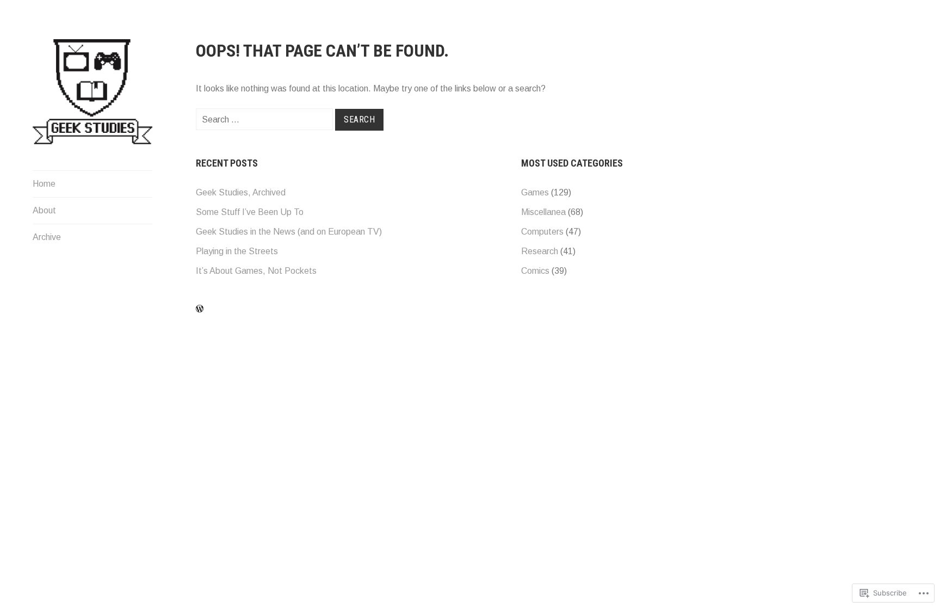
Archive (47, 237)
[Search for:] (265, 119)
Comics (535, 270)
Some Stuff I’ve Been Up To (250, 212)
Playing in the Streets (237, 251)
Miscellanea (543, 212)
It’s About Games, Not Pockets (256, 270)
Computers (542, 231)
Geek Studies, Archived (241, 192)
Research (539, 251)
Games (535, 192)
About (44, 210)
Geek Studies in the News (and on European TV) (289, 231)
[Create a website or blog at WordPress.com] (199, 309)
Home (44, 183)
